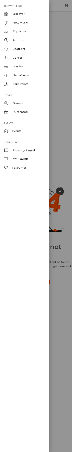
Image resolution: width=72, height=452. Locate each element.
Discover (19, 13)
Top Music (20, 31)
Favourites (19, 167)
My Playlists (20, 158)
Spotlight (19, 49)
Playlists (18, 66)
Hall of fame (21, 75)
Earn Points (20, 84)
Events (16, 131)
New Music (20, 22)
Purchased (20, 111)
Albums (18, 40)
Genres (18, 57)
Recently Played (24, 150)
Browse (18, 103)
